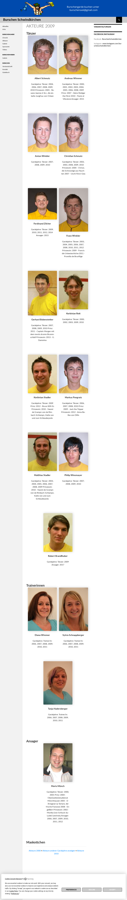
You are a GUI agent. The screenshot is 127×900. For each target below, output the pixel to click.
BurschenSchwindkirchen (112, 39)
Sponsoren (6, 46)
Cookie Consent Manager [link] (13, 879)
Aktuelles (5, 26)
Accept (112, 890)
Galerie (4, 43)
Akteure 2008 (35, 851)
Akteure (5, 40)
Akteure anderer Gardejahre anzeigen (59, 851)
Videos (4, 49)
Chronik (5, 37)
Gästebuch (6, 72)
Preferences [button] (15, 894)
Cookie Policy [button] (13, 891)
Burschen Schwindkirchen (22, 19)
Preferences (71, 890)
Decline (92, 890)
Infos (4, 29)
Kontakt (5, 69)
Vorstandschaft (7, 66)
